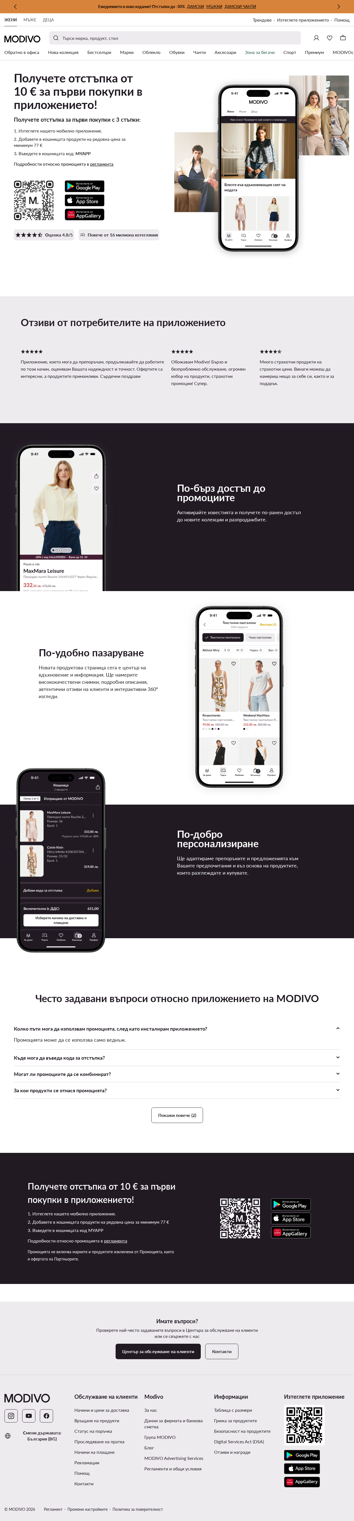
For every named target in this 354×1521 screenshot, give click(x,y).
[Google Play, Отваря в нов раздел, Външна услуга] (302, 1455)
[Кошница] (343, 38)
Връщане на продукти (96, 1420)
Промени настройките (87, 1509)
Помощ (342, 19)
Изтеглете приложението (305, 20)
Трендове (265, 20)
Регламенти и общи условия (177, 1468)
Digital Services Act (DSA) (239, 1441)
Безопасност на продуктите (242, 1431)
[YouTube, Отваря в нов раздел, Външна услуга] (28, 1416)
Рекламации (86, 1462)
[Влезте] (316, 38)
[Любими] (329, 38)
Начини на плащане (94, 1452)
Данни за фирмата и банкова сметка (173, 1423)
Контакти (83, 1483)
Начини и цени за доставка (101, 1410)
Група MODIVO (177, 1437)
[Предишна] (15, 6)
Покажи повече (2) (177, 1115)
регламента (101, 164)
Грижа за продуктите (235, 1420)
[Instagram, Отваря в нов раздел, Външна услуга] (11, 1416)
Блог (170, 1447)
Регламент (53, 1509)
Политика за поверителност (138, 1509)
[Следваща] (338, 6)
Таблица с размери (233, 1410)
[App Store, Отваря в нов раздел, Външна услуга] (302, 1468)
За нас (150, 1410)
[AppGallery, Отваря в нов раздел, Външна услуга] (302, 1482)
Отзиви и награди (232, 1452)
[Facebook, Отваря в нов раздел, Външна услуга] (46, 1416)
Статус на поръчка (93, 1431)
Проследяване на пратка (99, 1441)
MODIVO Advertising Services (177, 1458)
